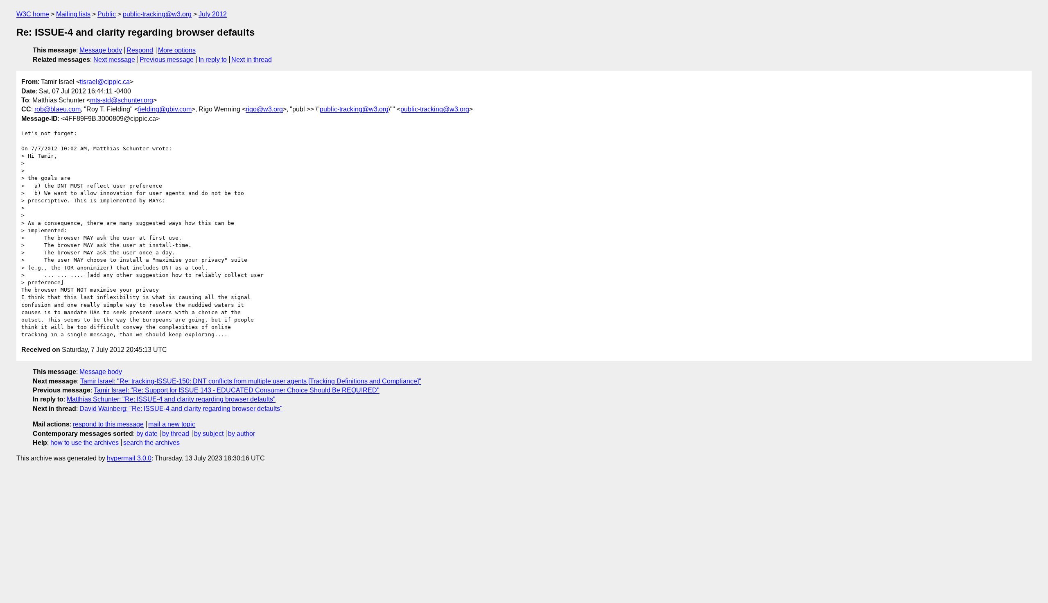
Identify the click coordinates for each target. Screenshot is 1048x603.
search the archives (151, 442)
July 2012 (213, 14)
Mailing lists (73, 14)
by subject (209, 433)
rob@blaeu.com (57, 109)
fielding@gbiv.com (165, 109)
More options (177, 50)
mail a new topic (171, 424)
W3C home (32, 14)
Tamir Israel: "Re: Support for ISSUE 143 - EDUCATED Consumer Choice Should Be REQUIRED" (236, 390)
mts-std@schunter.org (121, 100)
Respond (139, 50)
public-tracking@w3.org (157, 14)
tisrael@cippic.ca (105, 81)
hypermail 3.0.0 (129, 458)
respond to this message (108, 424)
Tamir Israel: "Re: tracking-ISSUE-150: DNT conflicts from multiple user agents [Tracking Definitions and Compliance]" (250, 381)
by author (241, 433)
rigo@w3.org (264, 109)
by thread (175, 433)
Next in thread (251, 59)
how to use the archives (84, 442)
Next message (114, 59)
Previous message (167, 59)
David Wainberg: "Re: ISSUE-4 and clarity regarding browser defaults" (180, 408)
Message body (100, 50)
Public (106, 14)
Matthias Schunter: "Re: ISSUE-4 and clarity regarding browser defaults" (171, 399)
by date (147, 433)
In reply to (213, 59)
